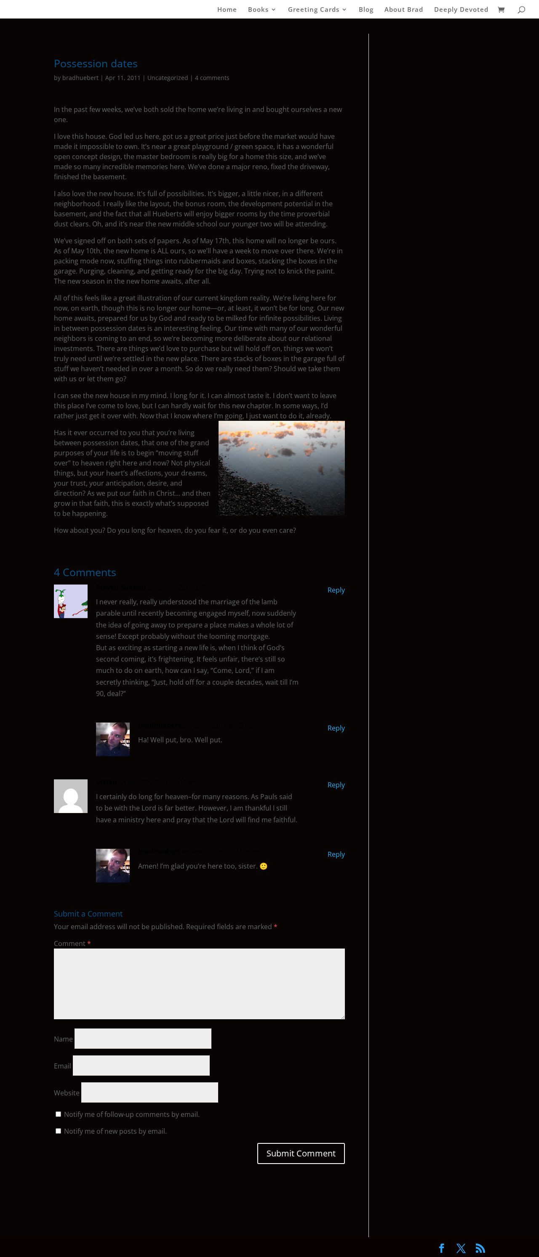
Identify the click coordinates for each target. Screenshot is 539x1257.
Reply (336, 590)
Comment (72, 943)
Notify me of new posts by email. (115, 1131)
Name (63, 1039)
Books (258, 9)
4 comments (212, 78)
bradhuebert (80, 78)
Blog (366, 9)
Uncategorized (167, 78)
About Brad (403, 9)
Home (227, 9)
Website (67, 1093)
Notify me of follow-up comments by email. (132, 1114)
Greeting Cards (313, 9)
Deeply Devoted (461, 9)
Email (62, 1066)
